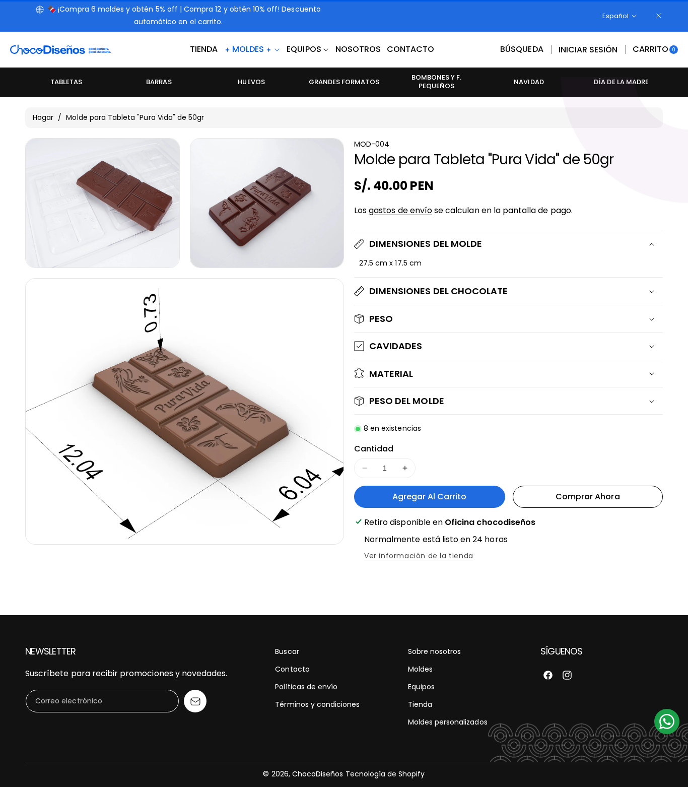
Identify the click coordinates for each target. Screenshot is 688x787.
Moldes (420, 669)
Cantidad (373, 448)
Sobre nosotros (434, 651)
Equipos (421, 687)
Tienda (420, 704)
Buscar (287, 651)
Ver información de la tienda (418, 556)
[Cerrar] (659, 15)
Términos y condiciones (317, 704)
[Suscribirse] (195, 701)
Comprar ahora (588, 496)
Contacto (292, 669)
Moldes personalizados (448, 722)
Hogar (43, 117)
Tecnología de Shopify (385, 774)
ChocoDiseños (317, 774)
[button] (521, 49)
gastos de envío (400, 210)
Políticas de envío (306, 687)
